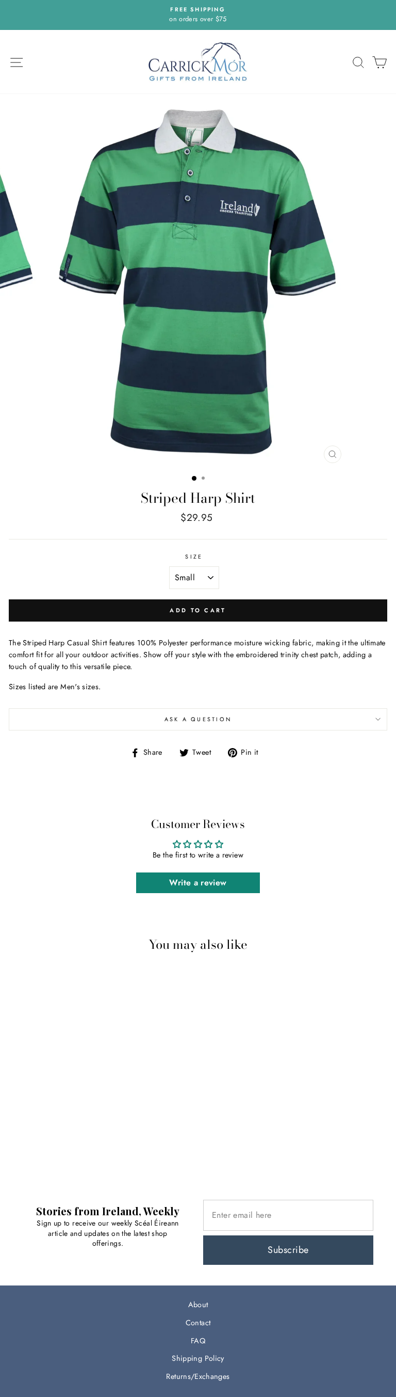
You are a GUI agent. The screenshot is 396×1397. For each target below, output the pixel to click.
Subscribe (288, 1250)
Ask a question (198, 719)
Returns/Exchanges (197, 1376)
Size (194, 556)
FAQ (198, 1341)
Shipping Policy (198, 1358)
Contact (198, 1322)
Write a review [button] (197, 882)
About (198, 1304)
